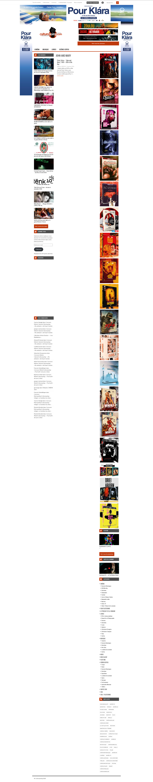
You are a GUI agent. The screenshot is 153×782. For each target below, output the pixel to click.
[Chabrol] (109, 359)
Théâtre (103, 687)
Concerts (103, 641)
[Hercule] (109, 436)
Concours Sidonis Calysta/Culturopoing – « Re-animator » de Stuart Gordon (43, 324)
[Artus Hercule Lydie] (109, 410)
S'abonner (38, 249)
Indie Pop (108, 714)
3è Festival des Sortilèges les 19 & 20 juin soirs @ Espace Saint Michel (43, 155)
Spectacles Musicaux (106, 684)
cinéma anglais (110, 720)
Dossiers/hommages (106, 643)
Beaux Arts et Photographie (107, 618)
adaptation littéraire (105, 728)
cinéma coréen (104, 731)
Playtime (103, 660)
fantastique (103, 744)
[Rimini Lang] (109, 476)
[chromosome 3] (109, 180)
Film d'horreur (104, 747)
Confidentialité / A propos (65, 2)
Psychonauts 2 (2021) (105, 546)
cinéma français (104, 768)
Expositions (104, 673)
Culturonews (46, 2)
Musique (46, 49)
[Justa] (76, 12)
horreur (113, 739)
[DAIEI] (109, 502)
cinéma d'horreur (104, 739)
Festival (103, 595)
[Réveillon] (109, 77)
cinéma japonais (104, 758)
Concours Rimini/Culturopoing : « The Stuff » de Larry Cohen (43, 376)
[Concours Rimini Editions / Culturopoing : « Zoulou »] (98, 26)
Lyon (111, 747)
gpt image (36, 387)
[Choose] (109, 103)
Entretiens (103, 590)
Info (102, 3)
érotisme (112, 725)
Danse (102, 667)
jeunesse (102, 714)
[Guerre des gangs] (109, 308)
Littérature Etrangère (106, 629)
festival (114, 763)
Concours (53, 2)
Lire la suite (60, 75)
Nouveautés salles (105, 599)
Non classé (103, 657)
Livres (54, 49)
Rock (113, 714)
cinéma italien (103, 766)
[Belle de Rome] (109, 231)
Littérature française (106, 631)
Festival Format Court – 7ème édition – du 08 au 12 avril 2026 (43, 171)
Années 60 (115, 706)
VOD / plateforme (105, 695)
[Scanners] (109, 206)
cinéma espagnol (112, 744)
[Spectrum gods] (109, 385)
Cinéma (36, 49)
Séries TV (103, 604)
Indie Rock (109, 712)
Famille (110, 717)
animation (102, 706)
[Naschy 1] (109, 257)
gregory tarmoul (38, 329)
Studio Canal (103, 709)
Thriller (102, 760)
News (102, 654)
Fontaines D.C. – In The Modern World (108, 575)
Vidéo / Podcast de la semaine (108, 606)
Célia (35, 335)
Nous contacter (78, 2)
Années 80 (114, 752)
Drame (110, 766)
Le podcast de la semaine (107, 611)
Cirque (103, 664)
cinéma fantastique (105, 763)
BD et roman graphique (106, 616)
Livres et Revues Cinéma (107, 597)
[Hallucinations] (109, 154)
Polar (102, 634)
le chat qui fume (104, 725)
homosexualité (104, 704)
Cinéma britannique (105, 752)
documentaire (114, 758)
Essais (102, 625)
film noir (102, 712)
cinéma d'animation (105, 741)
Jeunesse (103, 627)
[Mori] (109, 462)
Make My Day (103, 717)
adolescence (103, 733)
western (102, 720)
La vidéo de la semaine (106, 649)
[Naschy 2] (109, 282)
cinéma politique (113, 733)
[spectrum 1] (109, 527)
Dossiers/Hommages (106, 586)
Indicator (112, 731)
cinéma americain (104, 771)
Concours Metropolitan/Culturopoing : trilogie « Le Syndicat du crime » (42, 396)
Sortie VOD (103, 689)
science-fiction (104, 750)
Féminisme (111, 709)
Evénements (104, 592)
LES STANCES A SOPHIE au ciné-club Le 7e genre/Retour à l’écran (44, 139)
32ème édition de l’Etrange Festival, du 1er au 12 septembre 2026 (43, 71)
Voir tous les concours (98, 43)
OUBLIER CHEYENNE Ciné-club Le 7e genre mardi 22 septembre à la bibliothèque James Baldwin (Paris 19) (43, 88)
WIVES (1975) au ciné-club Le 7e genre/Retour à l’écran (42, 221)
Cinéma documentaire (112, 760)
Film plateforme (105, 608)
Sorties (103, 636)
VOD (101, 692)
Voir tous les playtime (106, 554)
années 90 (112, 704)
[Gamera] (109, 334)
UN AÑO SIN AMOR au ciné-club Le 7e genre (43, 122)
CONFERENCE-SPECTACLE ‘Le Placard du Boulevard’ (43, 106)
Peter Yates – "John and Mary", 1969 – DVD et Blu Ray (64, 62)
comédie (102, 755)
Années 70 (108, 755)
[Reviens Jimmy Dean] (109, 129)
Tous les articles (36, 2)
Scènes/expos (64, 49)
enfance (109, 706)
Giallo (115, 747)
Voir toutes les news (41, 226)
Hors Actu (103, 647)
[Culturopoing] (51, 40)
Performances (104, 682)
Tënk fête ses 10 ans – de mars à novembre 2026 (42, 188)
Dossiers (103, 620)
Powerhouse (103, 736)
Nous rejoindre (93, 2)
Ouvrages (103, 680)
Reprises (103, 601)
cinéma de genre (104, 723)
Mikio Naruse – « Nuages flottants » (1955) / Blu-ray (43, 204)
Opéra (102, 678)
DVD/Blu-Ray (104, 588)
